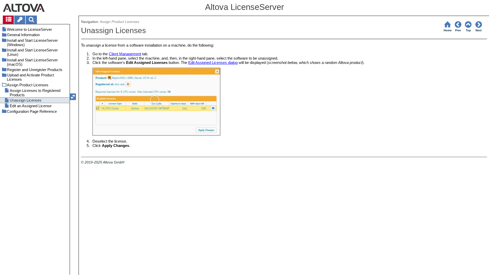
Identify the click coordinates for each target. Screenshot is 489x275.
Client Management (125, 54)
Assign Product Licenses (119, 22)
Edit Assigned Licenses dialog (213, 62)
